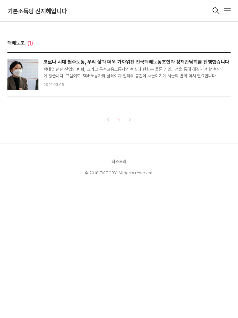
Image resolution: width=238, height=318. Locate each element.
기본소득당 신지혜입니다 (37, 11)
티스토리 (119, 161)
